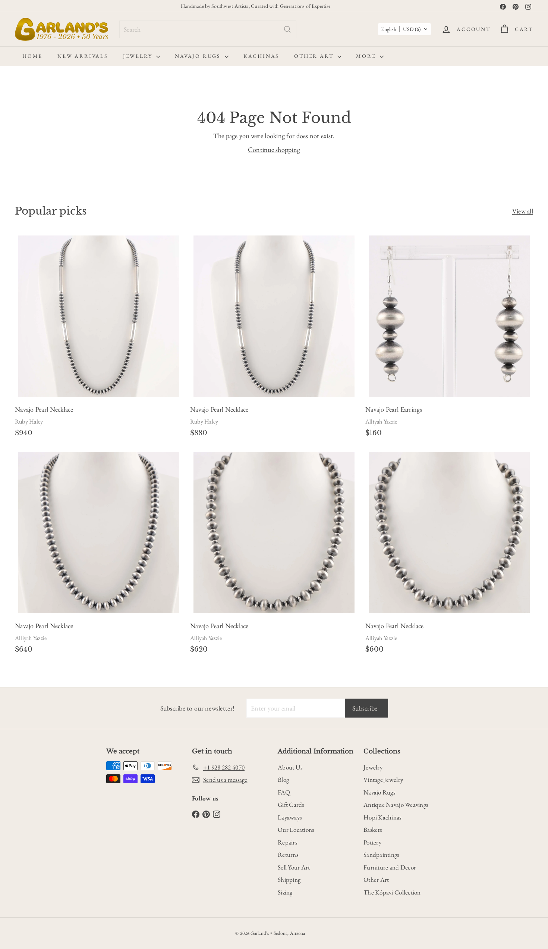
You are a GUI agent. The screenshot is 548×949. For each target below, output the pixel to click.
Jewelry (138, 56)
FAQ (284, 792)
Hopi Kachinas (382, 817)
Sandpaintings (381, 854)
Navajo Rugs (199, 56)
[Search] (287, 29)
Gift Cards (291, 804)
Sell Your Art (294, 867)
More (367, 56)
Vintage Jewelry (383, 779)
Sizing (285, 892)
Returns (288, 854)
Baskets (372, 829)
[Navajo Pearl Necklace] (99, 338)
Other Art (315, 56)
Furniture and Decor (389, 867)
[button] (404, 29)
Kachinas (261, 56)
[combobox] (207, 29)
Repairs (287, 842)
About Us (290, 767)
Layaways (290, 817)
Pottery (372, 842)
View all (522, 211)
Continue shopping (274, 149)
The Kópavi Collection (392, 892)
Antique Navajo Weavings (395, 804)
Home (32, 56)
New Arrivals (82, 56)
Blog (283, 779)
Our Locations (296, 829)
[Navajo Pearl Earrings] (449, 338)
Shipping (289, 879)
